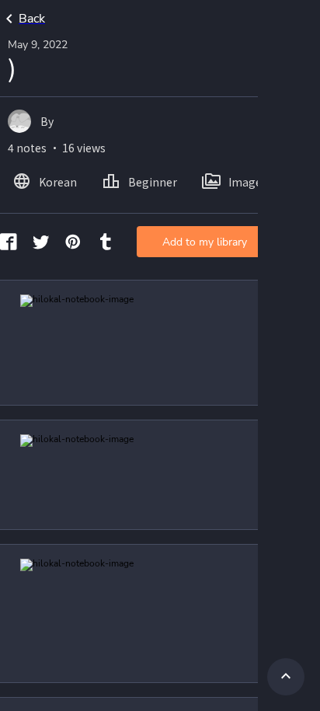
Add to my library (204, 242)
